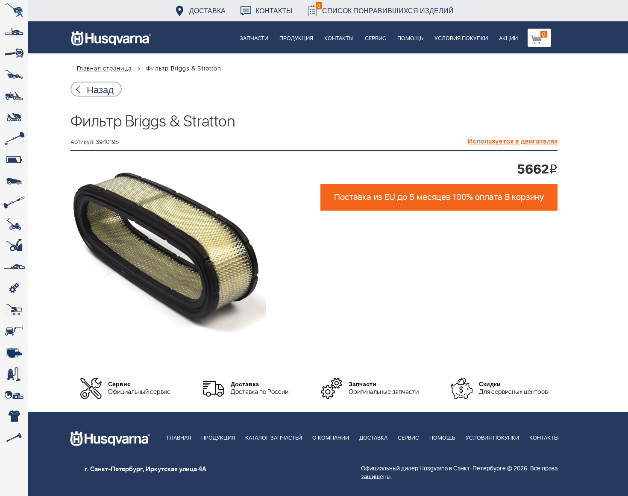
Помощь (410, 39)
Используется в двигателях (513, 141)
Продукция (296, 39)
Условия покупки (461, 39)
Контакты (273, 10)
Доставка (207, 10)
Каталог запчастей (273, 438)
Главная (179, 438)
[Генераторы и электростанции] (14, 309)
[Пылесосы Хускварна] (14, 373)
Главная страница (104, 69)
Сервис (375, 39)
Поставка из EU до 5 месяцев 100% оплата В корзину (439, 197)
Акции (508, 39)
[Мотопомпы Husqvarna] (14, 352)
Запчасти (254, 39)
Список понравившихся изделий (385, 8)
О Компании (330, 438)
